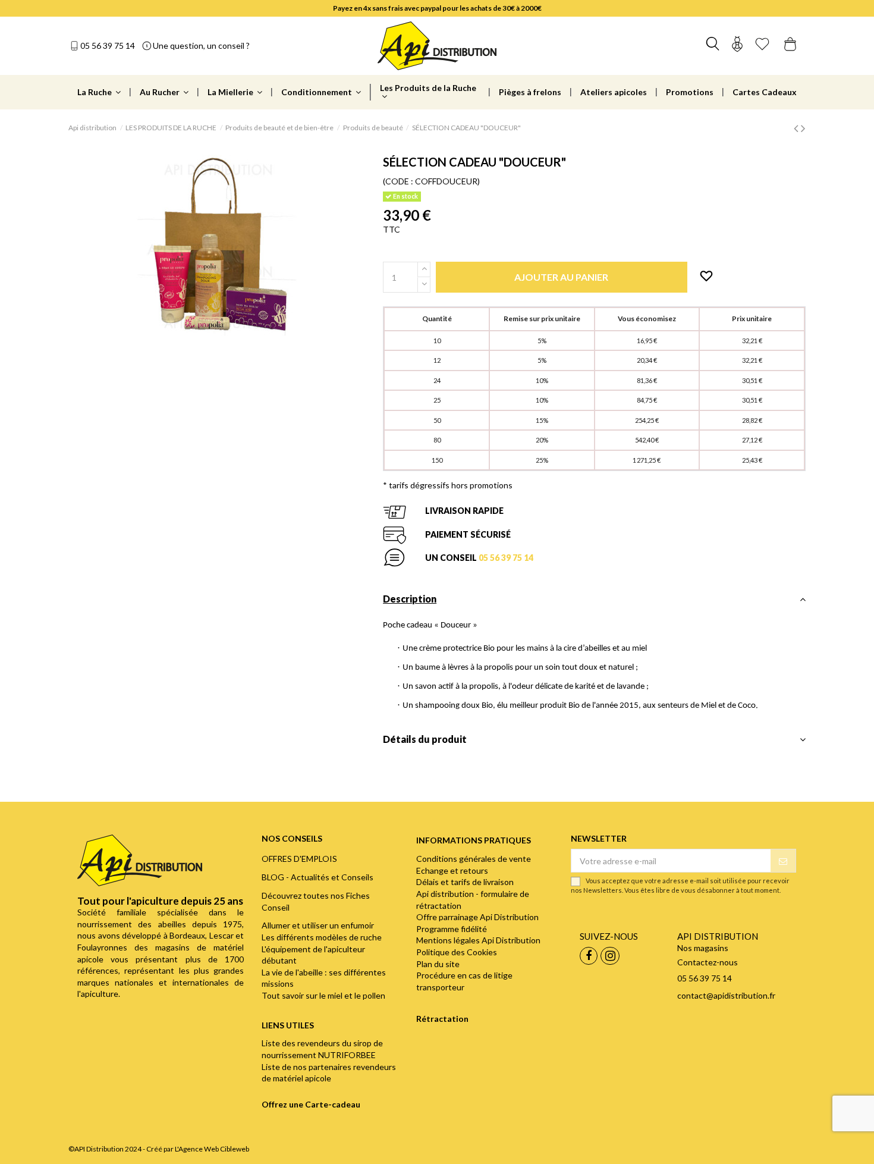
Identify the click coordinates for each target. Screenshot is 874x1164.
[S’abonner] (783, 860)
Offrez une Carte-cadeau (311, 1104)
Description (409, 598)
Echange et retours (452, 870)
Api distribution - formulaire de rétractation (472, 900)
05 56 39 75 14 (107, 45)
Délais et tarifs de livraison (465, 882)
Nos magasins (702, 948)
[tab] (594, 602)
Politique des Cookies (456, 952)
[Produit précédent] (797, 127)
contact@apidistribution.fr (726, 995)
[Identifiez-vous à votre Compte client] (737, 45)
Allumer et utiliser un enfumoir (318, 925)
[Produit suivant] (803, 127)
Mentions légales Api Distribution (478, 940)
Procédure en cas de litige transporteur (464, 981)
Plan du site (438, 964)
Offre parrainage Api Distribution (477, 917)
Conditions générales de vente (473, 859)
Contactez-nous (707, 962)
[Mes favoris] (762, 45)
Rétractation (442, 1019)
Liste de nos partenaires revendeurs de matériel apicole (329, 1073)
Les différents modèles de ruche (322, 937)
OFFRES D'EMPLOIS (299, 859)
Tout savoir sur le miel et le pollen (323, 995)
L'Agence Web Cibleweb (212, 1148)
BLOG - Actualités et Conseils (317, 877)
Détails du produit (425, 739)
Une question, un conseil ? (201, 45)
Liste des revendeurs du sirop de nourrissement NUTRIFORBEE (322, 1049)
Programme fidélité (451, 929)
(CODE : (398, 181)
